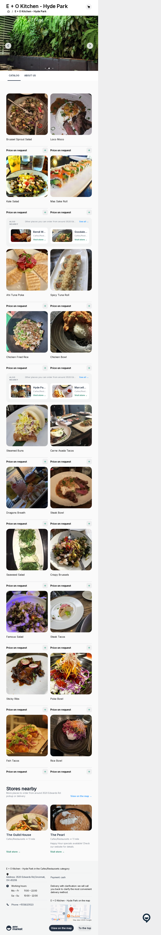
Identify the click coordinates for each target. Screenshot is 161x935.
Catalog (14, 75)
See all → (84, 221)
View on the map (61, 928)
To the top (84, 928)
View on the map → (81, 796)
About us (30, 75)
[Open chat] (146, 918)
